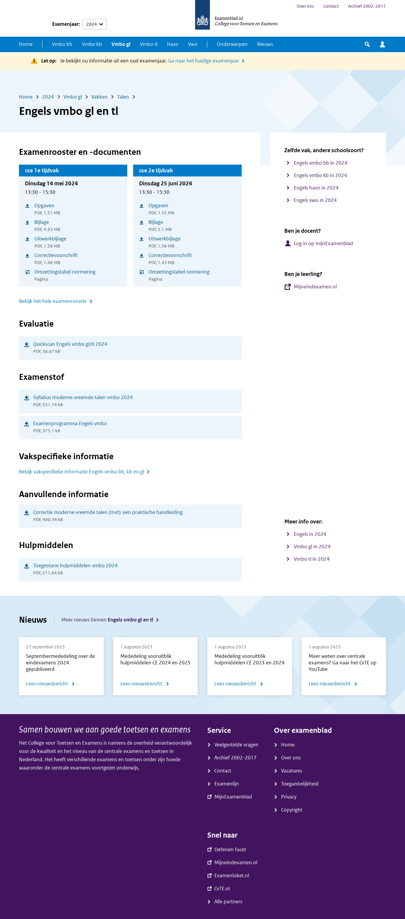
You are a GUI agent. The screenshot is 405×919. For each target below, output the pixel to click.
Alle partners (228, 902)
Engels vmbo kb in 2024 (320, 175)
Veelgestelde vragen (236, 745)
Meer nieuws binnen (107, 620)
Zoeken (367, 44)
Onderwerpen (232, 44)
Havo (172, 44)
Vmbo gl (120, 44)
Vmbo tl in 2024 (312, 559)
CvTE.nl (222, 889)
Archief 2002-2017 (367, 6)
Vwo (192, 44)
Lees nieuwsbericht (50, 685)
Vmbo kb (92, 44)
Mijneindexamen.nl (315, 287)
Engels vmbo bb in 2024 (320, 163)
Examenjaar (65, 24)
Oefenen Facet (230, 849)
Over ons (305, 6)
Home (26, 44)
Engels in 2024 (310, 534)
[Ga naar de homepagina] (202, 18)
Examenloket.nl (231, 876)
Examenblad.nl (229, 18)
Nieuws (265, 44)
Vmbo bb (62, 44)
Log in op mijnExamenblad (323, 243)
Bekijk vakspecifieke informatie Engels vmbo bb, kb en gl (81, 472)
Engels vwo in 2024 (315, 200)
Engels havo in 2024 (316, 188)
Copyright (291, 810)
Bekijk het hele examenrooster (53, 301)
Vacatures (291, 771)
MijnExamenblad (382, 44)
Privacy (288, 797)
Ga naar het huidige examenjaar (203, 61)
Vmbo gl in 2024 (312, 547)
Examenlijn (226, 784)
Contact (331, 6)
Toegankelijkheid (300, 784)
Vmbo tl (148, 44)
